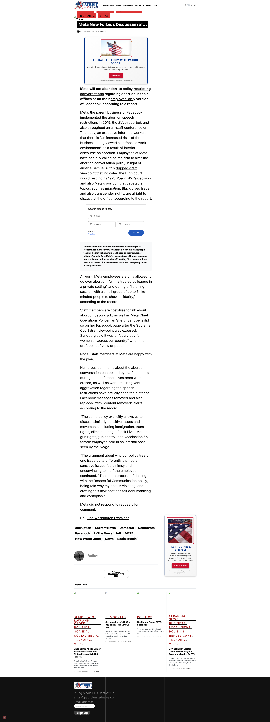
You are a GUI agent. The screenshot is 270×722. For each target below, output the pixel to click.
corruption (83, 528)
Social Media (127, 539)
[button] (188, 5)
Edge (122, 122)
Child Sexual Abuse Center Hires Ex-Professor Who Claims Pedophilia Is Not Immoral (87, 653)
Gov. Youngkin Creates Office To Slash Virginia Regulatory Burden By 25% (182, 651)
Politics (81, 627)
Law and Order (81, 622)
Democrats (146, 528)
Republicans (180, 635)
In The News (103, 533)
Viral (104, 15)
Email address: (84, 702)
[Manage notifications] (4, 717)
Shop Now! (116, 76)
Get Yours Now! (180, 566)
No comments (102, 31)
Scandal (82, 631)
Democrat (126, 528)
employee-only (123, 99)
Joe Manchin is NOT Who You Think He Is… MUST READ (117, 625)
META (129, 533)
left (118, 533)
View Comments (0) (116, 574)
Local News (180, 627)
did (146, 320)
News (109, 539)
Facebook (82, 533)
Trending (86, 15)
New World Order (88, 539)
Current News (105, 528)
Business (177, 623)
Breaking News (177, 618)
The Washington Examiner (108, 518)
